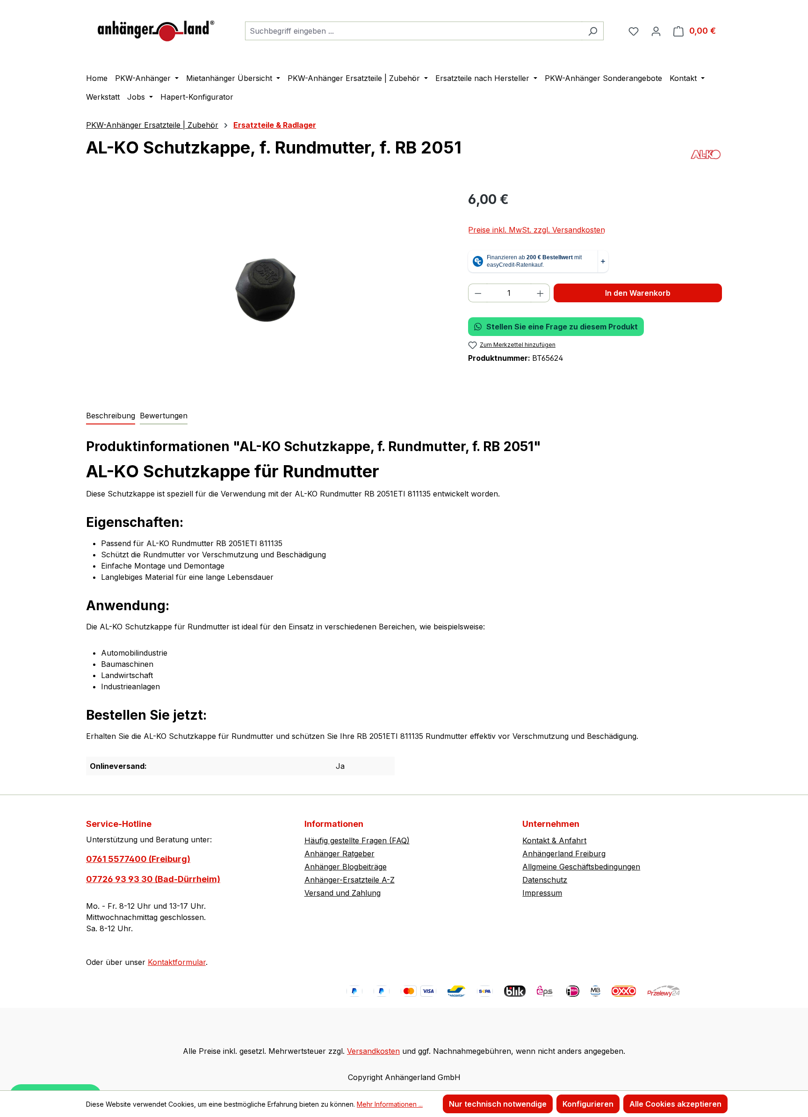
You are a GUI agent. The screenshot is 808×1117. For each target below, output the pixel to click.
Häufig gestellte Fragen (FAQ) (357, 840)
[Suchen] (593, 31)
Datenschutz (544, 879)
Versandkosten (373, 1051)
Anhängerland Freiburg (564, 853)
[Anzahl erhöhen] (540, 293)
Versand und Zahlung (342, 893)
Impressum (542, 893)
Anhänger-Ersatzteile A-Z (349, 879)
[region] (268, 290)
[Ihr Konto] (656, 31)
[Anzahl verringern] (478, 293)
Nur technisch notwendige (498, 1104)
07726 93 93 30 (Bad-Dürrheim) (153, 879)
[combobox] (413, 31)
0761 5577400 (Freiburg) (138, 859)
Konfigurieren (588, 1104)
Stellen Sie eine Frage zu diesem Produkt (562, 326)
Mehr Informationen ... (390, 1104)
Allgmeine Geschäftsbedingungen (581, 866)
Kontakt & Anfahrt (554, 840)
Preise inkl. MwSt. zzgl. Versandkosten (536, 229)
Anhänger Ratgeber (339, 853)
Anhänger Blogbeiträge (345, 866)
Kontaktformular (177, 962)
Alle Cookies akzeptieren (675, 1104)
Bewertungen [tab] (164, 415)
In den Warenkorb (638, 293)
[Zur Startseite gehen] (156, 29)
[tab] (110, 416)
